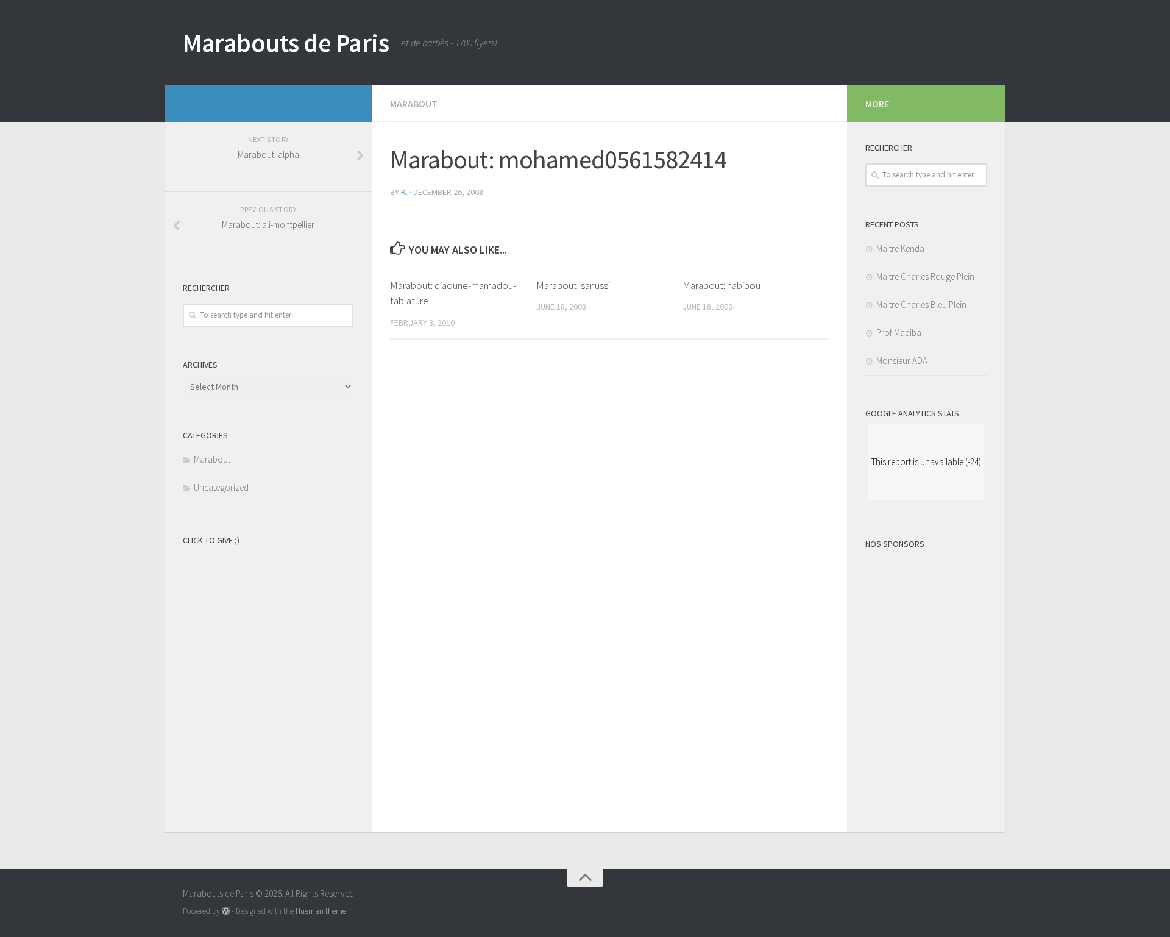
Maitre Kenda (900, 248)
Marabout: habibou (721, 285)
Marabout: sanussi (573, 285)
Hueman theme (321, 911)
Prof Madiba (898, 332)
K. (404, 192)
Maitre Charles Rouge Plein (925, 276)
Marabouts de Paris (286, 43)
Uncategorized (221, 487)
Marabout (414, 104)
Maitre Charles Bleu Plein (921, 304)
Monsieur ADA (901, 360)
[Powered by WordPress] (226, 911)
